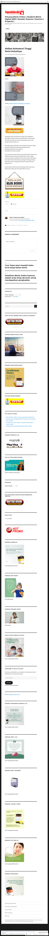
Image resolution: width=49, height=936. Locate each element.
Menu (7, 28)
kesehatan (25, 225)
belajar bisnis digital (11, 225)
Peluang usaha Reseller (11, 906)
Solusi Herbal (8, 909)
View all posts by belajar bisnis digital (26, 220)
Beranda (7, 916)
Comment (32, 250)
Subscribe (8, 682)
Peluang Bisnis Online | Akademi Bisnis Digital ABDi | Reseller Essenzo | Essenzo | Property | (24, 19)
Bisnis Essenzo (8, 912)
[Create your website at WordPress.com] (24, 1)
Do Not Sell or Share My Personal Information (24, 921)
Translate (15, 296)
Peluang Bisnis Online (10, 903)
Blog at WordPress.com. (10, 921)
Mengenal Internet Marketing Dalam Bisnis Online (19, 426)
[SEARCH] (35, 306)
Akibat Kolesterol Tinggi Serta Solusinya (20, 103)
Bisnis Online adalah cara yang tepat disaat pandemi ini (20, 417)
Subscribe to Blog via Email (14, 668)
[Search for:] (19, 306)
